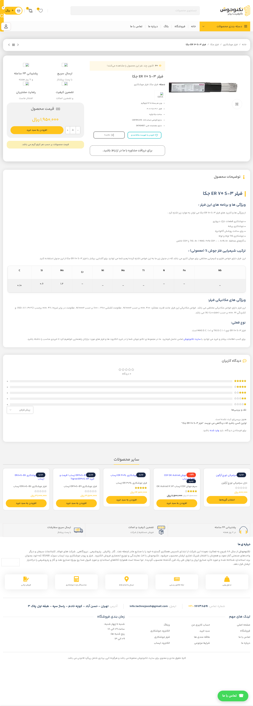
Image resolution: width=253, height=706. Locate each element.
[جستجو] (2, 16)
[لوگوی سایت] (235, 11)
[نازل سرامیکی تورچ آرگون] (227, 475)
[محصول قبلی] (18, 45)
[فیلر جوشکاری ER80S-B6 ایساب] (26, 477)
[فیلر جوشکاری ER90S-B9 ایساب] (76, 477)
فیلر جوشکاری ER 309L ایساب (131, 483)
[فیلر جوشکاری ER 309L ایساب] (126, 475)
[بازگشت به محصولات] (13, 45)
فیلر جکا (214, 45)
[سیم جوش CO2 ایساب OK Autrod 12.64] (176, 477)
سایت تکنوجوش (192, 339)
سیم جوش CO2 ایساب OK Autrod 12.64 (177, 486)
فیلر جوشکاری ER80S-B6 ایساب (30, 486)
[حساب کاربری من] (6, 26)
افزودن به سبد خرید (37, 130)
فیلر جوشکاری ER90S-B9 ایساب (80, 486)
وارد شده (214, 430)
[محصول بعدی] (9, 45)
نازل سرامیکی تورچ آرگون (234, 483)
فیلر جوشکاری (230, 45)
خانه (244, 45)
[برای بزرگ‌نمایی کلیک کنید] (237, 104)
